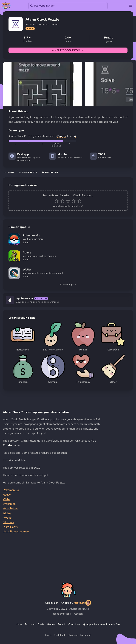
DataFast (85, 635)
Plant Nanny (10, 527)
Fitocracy (8, 522)
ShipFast (73, 635)
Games (51, 624)
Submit (62, 624)
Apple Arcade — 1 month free (103, 624)
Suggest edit (29, 172)
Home (19, 624)
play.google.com (66, 50)
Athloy (7, 513)
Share (11, 172)
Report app (51, 172)
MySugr (7, 518)
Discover (30, 624)
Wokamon (9, 504)
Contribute (74, 624)
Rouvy (7, 495)
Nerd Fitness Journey (16, 532)
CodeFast (59, 635)
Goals (41, 624)
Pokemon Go (11, 490)
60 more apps (67, 284)
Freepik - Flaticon (73, 613)
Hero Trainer (10, 508)
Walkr (6, 499)
